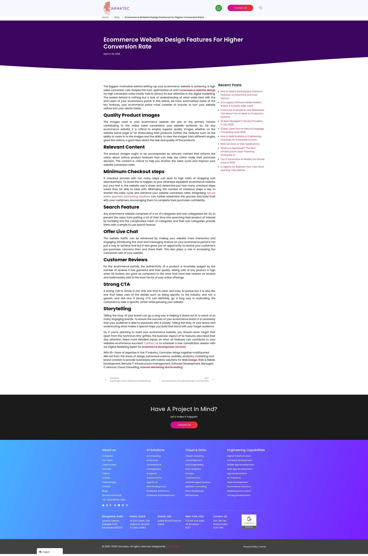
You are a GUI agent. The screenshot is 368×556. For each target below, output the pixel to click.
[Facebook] (110, 505)
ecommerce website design (197, 90)
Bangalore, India (112, 516)
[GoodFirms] (107, 505)
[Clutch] (103, 505)
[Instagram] (127, 505)
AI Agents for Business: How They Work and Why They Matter (242, 168)
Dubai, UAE (164, 516)
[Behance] (123, 505)
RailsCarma (172, 546)
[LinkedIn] (115, 505)
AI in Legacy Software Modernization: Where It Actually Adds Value (241, 104)
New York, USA (194, 516)
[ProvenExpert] (119, 505)
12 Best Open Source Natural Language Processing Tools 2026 (242, 130)
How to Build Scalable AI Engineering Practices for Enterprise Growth (241, 138)
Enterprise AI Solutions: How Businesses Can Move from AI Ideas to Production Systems (242, 113)
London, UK (220, 516)
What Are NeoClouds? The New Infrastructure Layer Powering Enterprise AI (238, 151)
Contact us (151, 343)
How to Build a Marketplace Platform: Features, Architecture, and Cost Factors (241, 95)
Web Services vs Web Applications (240, 144)
